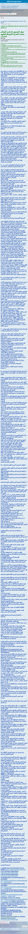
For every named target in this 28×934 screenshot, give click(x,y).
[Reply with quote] (24, 18)
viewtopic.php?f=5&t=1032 (9, 919)
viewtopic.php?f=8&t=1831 (9, 876)
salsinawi (2, 17)
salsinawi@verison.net (8, 918)
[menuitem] (3, 4)
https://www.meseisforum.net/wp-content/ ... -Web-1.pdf (12, 895)
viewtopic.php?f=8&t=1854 (9, 872)
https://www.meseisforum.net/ (15, 869)
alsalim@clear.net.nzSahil (9, 916)
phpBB (10, 931)
